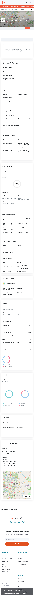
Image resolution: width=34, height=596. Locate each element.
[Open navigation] (30, 2)
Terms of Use (5, 585)
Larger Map (27, 496)
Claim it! (27, 28)
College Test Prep (6, 556)
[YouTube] (19, 522)
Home (2, 6)
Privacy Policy (5, 583)
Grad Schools (8, 6)
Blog (19, 586)
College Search (21, 556)
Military (4, 564)
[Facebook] (15, 522)
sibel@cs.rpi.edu (10, 463)
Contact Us (21, 581)
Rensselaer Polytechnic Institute (21, 6)
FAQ (19, 584)
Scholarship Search (23, 561)
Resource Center (22, 564)
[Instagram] (23, 522)
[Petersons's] (3, 2)
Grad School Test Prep (7, 558)
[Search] (27, 2)
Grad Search (21, 558)
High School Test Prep (7, 566)
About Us (20, 578)
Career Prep (5, 561)
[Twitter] (11, 522)
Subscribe (17, 544)
